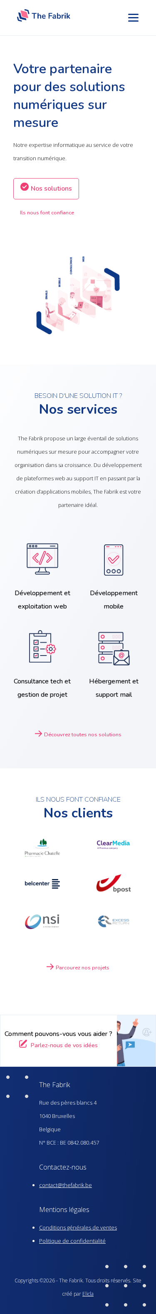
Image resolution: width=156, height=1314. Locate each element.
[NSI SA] (42, 923)
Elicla (88, 1293)
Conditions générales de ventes (78, 1227)
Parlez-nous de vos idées (63, 1045)
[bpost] (114, 886)
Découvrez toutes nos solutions (82, 734)
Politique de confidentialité (72, 1240)
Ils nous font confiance (47, 212)
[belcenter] (42, 886)
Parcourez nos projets (82, 967)
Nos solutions (51, 188)
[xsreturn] (114, 923)
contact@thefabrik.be (65, 1185)
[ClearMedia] (114, 847)
